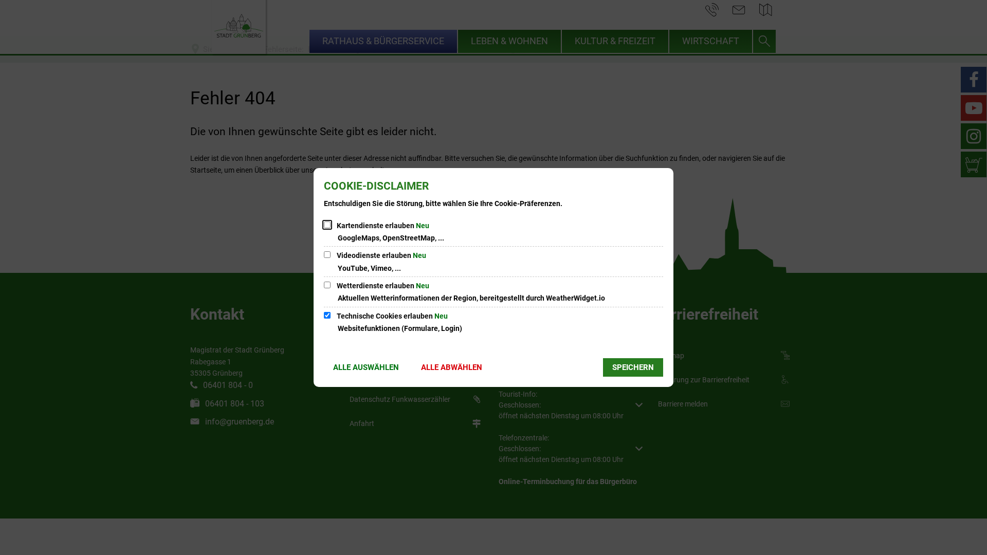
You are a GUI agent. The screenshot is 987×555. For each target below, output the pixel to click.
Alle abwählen (451, 367)
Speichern (633, 367)
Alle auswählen (366, 367)
